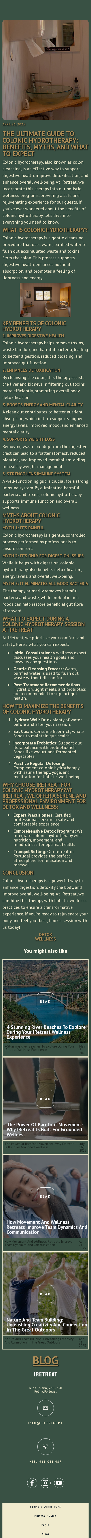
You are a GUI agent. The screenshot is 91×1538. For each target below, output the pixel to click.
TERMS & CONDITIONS (45, 1506)
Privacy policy (45, 1515)
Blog (45, 1534)
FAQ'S (45, 1525)
